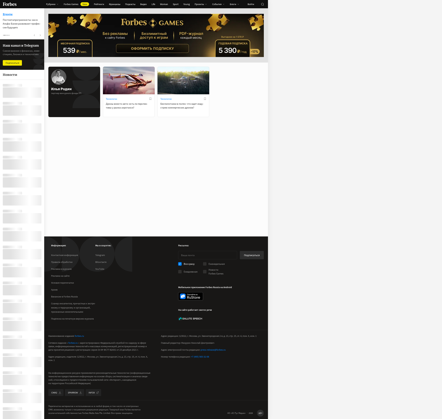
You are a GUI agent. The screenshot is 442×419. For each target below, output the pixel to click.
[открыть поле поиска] (262, 4)
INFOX (92, 392)
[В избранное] (150, 99)
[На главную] (10, 4)
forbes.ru (79, 335)
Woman (164, 4)
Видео (143, 4)
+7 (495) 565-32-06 (200, 356)
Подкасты (130, 4)
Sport (176, 4)
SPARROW (73, 392)
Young (186, 4)
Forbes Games (75, 4)
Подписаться (252, 255)
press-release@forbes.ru (213, 349)
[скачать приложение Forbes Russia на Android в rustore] (190, 296)
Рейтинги (99, 4)
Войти (251, 4)
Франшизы (114, 4)
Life (153, 4)
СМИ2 (54, 392)
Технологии (111, 98)
